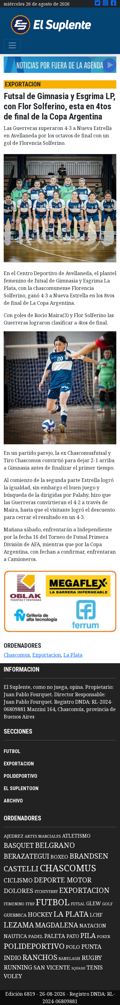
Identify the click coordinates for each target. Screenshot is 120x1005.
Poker (103, 936)
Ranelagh (69, 958)
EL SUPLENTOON (21, 788)
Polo (73, 946)
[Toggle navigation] (12, 45)
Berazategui (26, 856)
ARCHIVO (13, 801)
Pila (88, 935)
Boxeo (59, 856)
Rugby (92, 957)
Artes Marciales (43, 836)
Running (18, 967)
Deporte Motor (62, 879)
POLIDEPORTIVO (20, 776)
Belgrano (55, 845)
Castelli (21, 868)
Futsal (78, 903)
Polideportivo (34, 946)
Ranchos (39, 957)
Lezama (19, 925)
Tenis (94, 967)
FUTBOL (12, 751)
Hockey (40, 914)
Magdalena (56, 924)
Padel (35, 936)
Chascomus (17, 654)
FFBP (30, 904)
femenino (14, 903)
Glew (93, 903)
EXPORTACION (19, 764)
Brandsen (89, 856)
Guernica (15, 915)
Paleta (54, 936)
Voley (13, 976)
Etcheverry (46, 891)
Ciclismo (18, 880)
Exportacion (46, 654)
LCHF (96, 914)
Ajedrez (13, 836)
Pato (72, 936)
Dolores (18, 890)
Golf (107, 904)
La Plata (72, 654)
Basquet (19, 845)
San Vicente (52, 967)
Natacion (92, 925)
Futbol (53, 902)
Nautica (15, 936)
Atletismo (76, 835)
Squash (78, 968)
